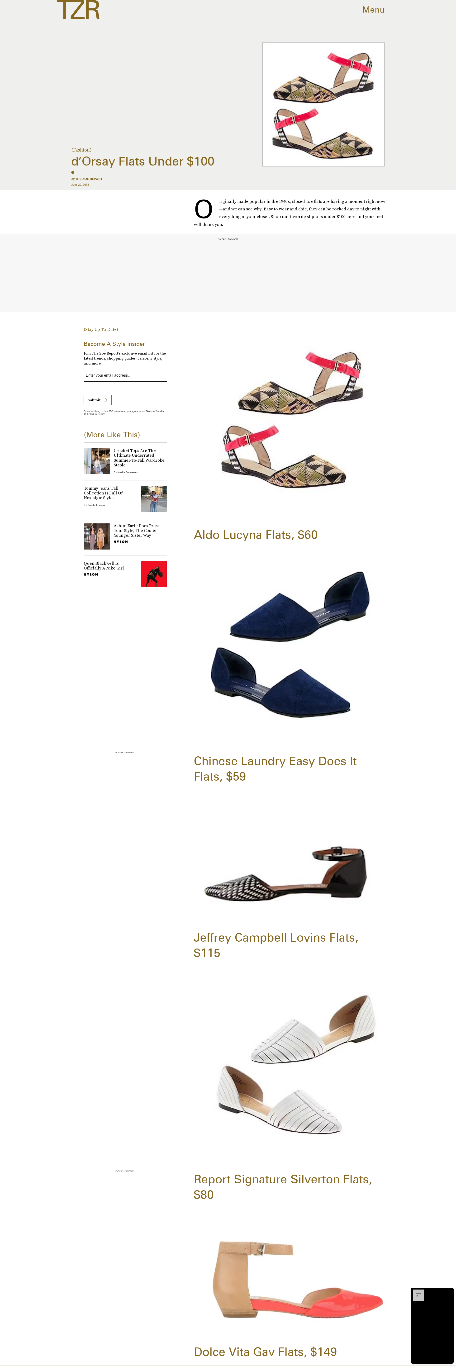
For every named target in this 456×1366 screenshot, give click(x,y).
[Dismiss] (448, 1292)
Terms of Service (155, 411)
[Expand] (416, 1292)
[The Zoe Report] (78, 9)
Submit (94, 400)
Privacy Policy (97, 413)
